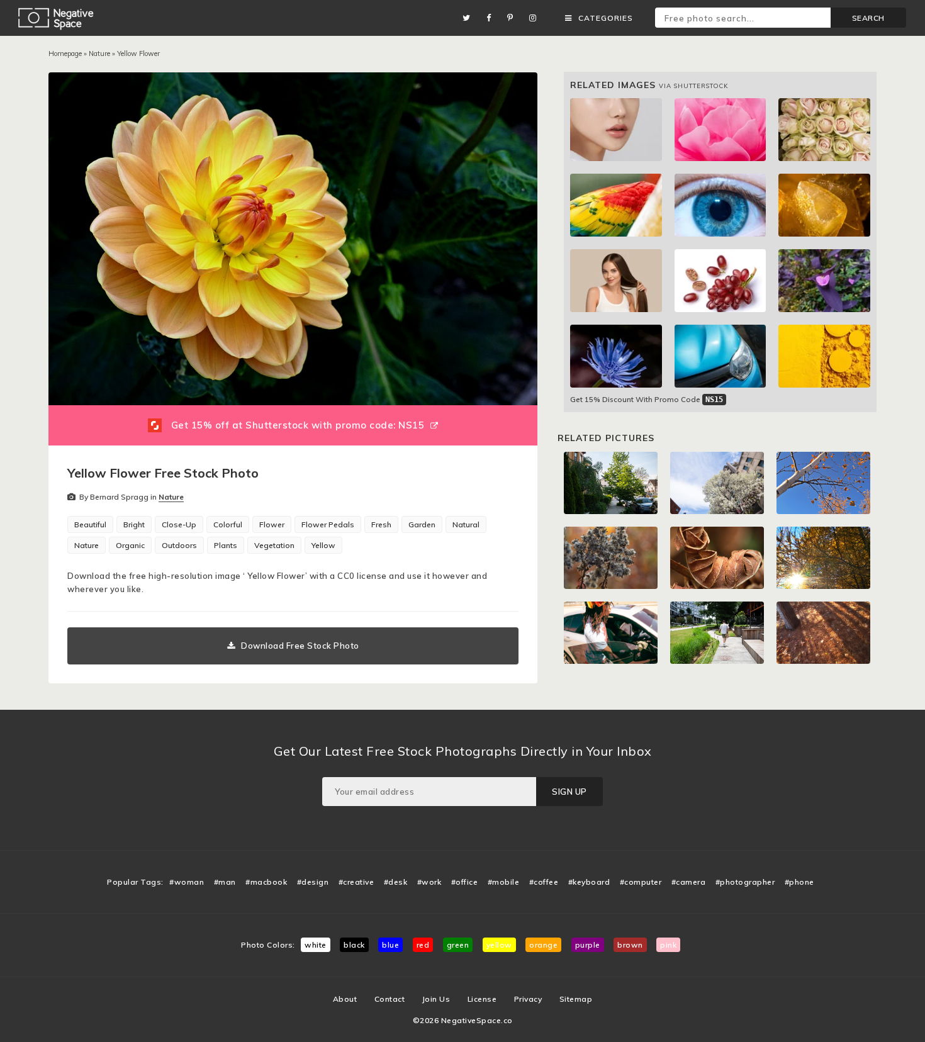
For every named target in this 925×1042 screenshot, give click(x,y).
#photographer (745, 882)
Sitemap (576, 999)
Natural (465, 524)
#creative (356, 882)
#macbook (266, 882)
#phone (799, 882)
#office (464, 882)
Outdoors (179, 545)
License (482, 999)
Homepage (65, 53)
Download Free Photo (300, 646)
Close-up (179, 524)
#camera (688, 882)
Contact (389, 999)
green (458, 945)
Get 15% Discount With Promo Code (646, 399)
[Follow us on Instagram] (536, 18)
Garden (421, 524)
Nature (99, 53)
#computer (641, 882)
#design (313, 882)
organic (130, 545)
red (423, 945)
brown (630, 945)
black (354, 945)
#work (429, 882)
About (345, 999)
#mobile (504, 882)
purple (587, 945)
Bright (134, 524)
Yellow (323, 545)
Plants (225, 545)
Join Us (436, 999)
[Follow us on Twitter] (469, 18)
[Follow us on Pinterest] (513, 18)
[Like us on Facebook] (492, 18)
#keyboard (589, 882)
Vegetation (274, 545)
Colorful (227, 524)
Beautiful (90, 524)
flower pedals (327, 524)
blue (390, 945)
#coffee (544, 882)
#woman (186, 882)
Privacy (528, 999)
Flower (271, 524)
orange (543, 945)
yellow (499, 945)
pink (668, 945)
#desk (396, 882)
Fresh (381, 524)
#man (225, 882)
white (316, 945)
